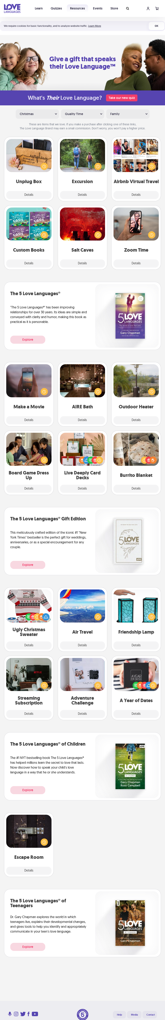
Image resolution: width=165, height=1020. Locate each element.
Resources (77, 8)
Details (28, 195)
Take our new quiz (122, 98)
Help (119, 1014)
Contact (150, 1014)
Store (114, 8)
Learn (39, 8)
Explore (27, 339)
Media (134, 1014)
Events (97, 8)
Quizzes (56, 8)
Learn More (94, 26)
